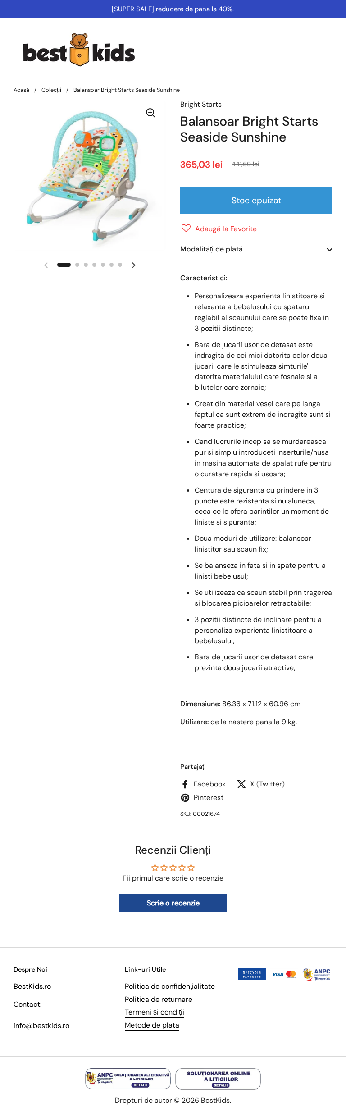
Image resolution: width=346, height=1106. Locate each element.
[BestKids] (86, 49)
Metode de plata (152, 1025)
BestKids (215, 1100)
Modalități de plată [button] (211, 249)
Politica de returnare (158, 999)
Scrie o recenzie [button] (173, 903)
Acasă (21, 90)
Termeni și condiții (154, 1012)
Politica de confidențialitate (170, 986)
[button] (218, 229)
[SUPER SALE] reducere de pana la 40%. (173, 9)
